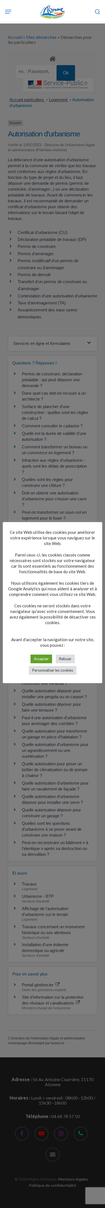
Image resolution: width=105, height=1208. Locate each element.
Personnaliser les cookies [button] (52, 670)
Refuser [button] (65, 659)
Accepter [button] (41, 659)
